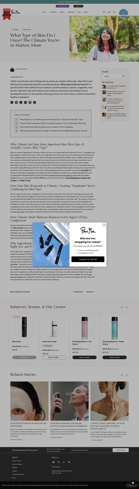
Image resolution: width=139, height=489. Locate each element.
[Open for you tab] (133, 483)
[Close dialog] (104, 224)
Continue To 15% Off (88, 259)
